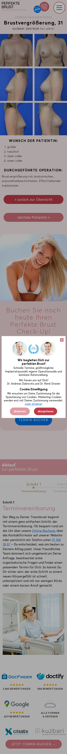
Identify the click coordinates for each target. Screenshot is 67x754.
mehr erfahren (33, 404)
